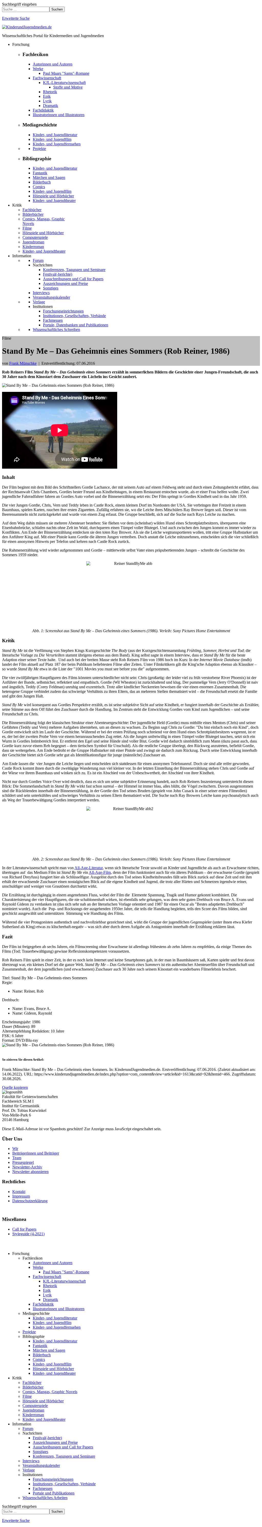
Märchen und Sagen (49, 177)
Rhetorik (50, 92)
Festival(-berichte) (57, 274)
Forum (38, 260)
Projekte (39, 148)
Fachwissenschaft (47, 78)
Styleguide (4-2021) (28, 1234)
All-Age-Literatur (88, 868)
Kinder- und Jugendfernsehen (57, 144)
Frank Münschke (23, 363)
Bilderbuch (42, 182)
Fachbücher (32, 210)
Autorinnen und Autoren (52, 64)
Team (16, 1158)
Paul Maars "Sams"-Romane (66, 73)
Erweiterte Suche (16, 18)
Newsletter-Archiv (27, 1167)
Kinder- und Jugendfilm (52, 139)
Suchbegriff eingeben (19, 4)
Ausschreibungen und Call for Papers (73, 279)
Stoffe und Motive (68, 87)
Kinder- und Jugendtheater (54, 200)
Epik (47, 96)
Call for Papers (24, 1229)
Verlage (39, 302)
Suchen (57, 9)
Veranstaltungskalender (51, 297)
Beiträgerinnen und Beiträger (35, 1153)
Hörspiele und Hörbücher (53, 196)
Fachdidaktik (43, 110)
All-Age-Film (100, 872)
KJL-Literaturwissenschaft (64, 82)
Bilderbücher (33, 214)
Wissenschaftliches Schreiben (56, 329)
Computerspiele (35, 237)
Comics (39, 187)
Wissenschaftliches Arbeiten (45, 1498)
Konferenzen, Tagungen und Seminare (74, 269)
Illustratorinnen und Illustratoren (58, 115)
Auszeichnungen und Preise (65, 283)
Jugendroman (33, 242)
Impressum (21, 1196)
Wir (15, 1148)
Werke (38, 69)
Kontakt (18, 1191)
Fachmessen (53, 320)
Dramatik (50, 105)
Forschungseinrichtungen (63, 311)
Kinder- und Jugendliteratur (55, 135)
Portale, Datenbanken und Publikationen (75, 325)
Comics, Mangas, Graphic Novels (50, 1392)
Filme (27, 228)
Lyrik (47, 101)
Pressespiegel (23, 1162)
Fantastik (40, 173)
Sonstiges (50, 288)
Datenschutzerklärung (30, 1201)
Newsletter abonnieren (30, 1171)
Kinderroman (33, 246)
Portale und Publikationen (53, 1493)
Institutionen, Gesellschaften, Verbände (74, 316)
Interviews (41, 293)
